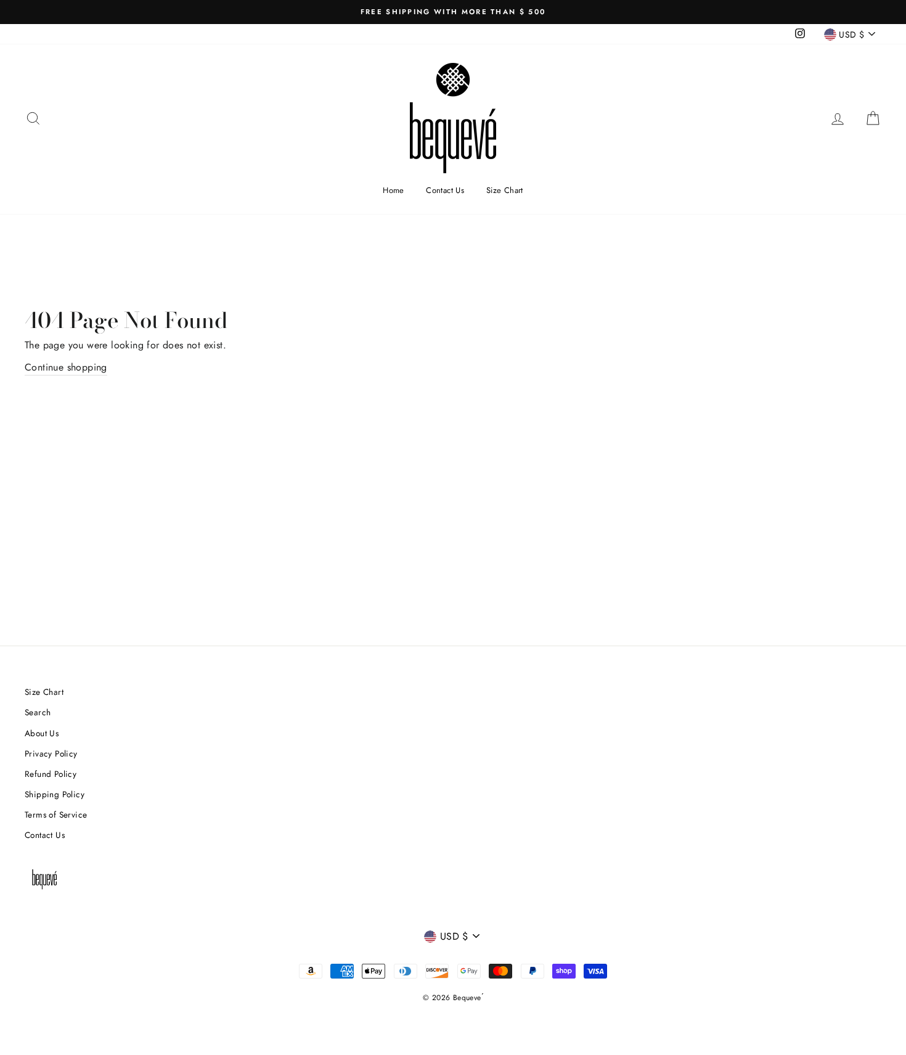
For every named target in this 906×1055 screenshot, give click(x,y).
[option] (453, 12)
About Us (42, 733)
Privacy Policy (51, 753)
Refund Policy (50, 774)
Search (38, 712)
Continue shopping (66, 367)
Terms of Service (56, 814)
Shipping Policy (54, 794)
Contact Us (445, 190)
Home (393, 190)
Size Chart (504, 190)
